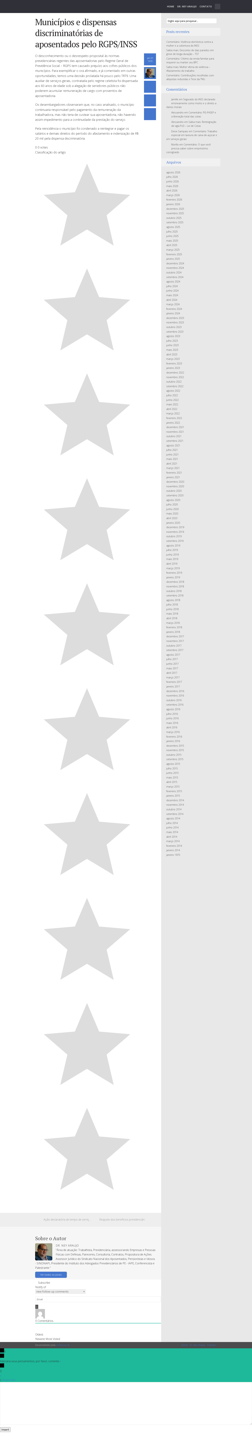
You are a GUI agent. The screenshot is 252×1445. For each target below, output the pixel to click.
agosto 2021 (173, 445)
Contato (206, 6)
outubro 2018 (174, 591)
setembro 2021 (174, 440)
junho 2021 (172, 454)
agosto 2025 (173, 227)
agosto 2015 (173, 763)
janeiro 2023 (173, 368)
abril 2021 (171, 463)
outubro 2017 (174, 645)
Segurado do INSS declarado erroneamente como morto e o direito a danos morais (191, 103)
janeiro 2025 (173, 258)
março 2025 (173, 249)
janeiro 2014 (173, 850)
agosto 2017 (173, 654)
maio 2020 (172, 513)
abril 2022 (171, 409)
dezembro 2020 (175, 481)
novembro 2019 (175, 531)
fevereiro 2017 (174, 681)
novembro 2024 (175, 267)
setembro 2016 (174, 704)
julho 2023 (172, 340)
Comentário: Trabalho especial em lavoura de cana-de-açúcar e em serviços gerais (191, 135)
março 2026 (173, 195)
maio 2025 (172, 240)
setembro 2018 (174, 595)
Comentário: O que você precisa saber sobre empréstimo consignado (188, 148)
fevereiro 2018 (174, 627)
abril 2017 (171, 672)
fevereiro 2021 (174, 472)
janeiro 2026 (173, 204)
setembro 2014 (174, 814)
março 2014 (173, 841)
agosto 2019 (173, 545)
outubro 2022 (174, 381)
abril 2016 (171, 727)
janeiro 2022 (173, 422)
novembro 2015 (175, 750)
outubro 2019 (174, 536)
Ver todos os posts (51, 1274)
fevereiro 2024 (174, 309)
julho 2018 (172, 604)
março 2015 (173, 786)
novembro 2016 (175, 695)
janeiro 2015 (173, 795)
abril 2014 (171, 836)
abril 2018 (171, 618)
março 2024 (173, 304)
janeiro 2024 (173, 313)
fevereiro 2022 (174, 418)
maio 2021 (172, 459)
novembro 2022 (175, 377)
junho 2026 (172, 181)
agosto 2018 (173, 600)
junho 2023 (172, 345)
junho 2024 (172, 290)
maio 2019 (172, 559)
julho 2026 (172, 176)
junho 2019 (172, 554)
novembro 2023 (175, 322)
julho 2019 (172, 550)
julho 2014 (172, 823)
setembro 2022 (174, 386)
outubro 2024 (174, 272)
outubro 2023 (174, 327)
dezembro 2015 (175, 745)
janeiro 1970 (173, 854)
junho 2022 (172, 400)
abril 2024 (171, 299)
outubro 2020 (174, 490)
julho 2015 (172, 768)
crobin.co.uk (62, 1345)
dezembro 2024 (175, 263)
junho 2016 (172, 718)
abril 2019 (171, 563)
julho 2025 (172, 231)
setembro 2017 (174, 650)
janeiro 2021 (173, 477)
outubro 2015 (174, 754)
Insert (5, 1429)
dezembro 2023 (175, 318)
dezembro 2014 (175, 800)
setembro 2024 (174, 277)
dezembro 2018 (175, 581)
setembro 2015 (174, 759)
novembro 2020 (175, 486)
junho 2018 (172, 609)
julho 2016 (172, 713)
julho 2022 (172, 395)
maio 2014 (172, 832)
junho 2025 (172, 236)
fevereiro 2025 (174, 254)
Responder (9, 1380)
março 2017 (173, 677)
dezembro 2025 (175, 208)
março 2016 (173, 732)
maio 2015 (172, 777)
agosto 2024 (173, 281)
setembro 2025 (174, 222)
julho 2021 (172, 449)
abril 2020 (171, 518)
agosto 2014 (173, 818)
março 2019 (173, 568)
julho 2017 (172, 659)
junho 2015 (172, 773)
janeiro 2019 (173, 577)
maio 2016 (172, 723)
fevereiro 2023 (174, 363)
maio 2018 (172, 613)
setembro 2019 (174, 541)
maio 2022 (172, 404)
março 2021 (173, 468)
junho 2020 (172, 509)
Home (170, 6)
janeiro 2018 (173, 632)
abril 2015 (171, 782)
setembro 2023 (174, 331)
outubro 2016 (174, 700)
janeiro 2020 (173, 522)
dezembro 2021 (175, 427)
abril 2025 (171, 245)
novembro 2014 (175, 804)
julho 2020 (172, 504)
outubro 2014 (174, 809)
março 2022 (173, 413)
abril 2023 (171, 354)
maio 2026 (172, 186)
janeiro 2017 (173, 686)
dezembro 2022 (175, 372)
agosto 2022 (173, 390)
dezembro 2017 (175, 636)
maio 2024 (172, 295)
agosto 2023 (173, 336)
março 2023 (173, 358)
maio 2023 (172, 349)
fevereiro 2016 (174, 736)
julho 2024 (172, 286)
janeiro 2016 (173, 741)
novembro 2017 (175, 641)
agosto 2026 (173, 172)
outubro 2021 (174, 436)
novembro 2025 (175, 213)
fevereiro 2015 (174, 791)
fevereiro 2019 (174, 572)
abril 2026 (171, 190)
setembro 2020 (174, 495)
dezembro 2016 (175, 691)
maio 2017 (172, 668)
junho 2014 (172, 827)
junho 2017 (172, 663)
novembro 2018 (175, 586)
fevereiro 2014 (174, 845)
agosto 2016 (173, 709)
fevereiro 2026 (174, 199)
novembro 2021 (175, 431)
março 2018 (173, 622)
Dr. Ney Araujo (187, 6)
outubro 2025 (174, 218)
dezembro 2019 (175, 527)
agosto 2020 (173, 500)
